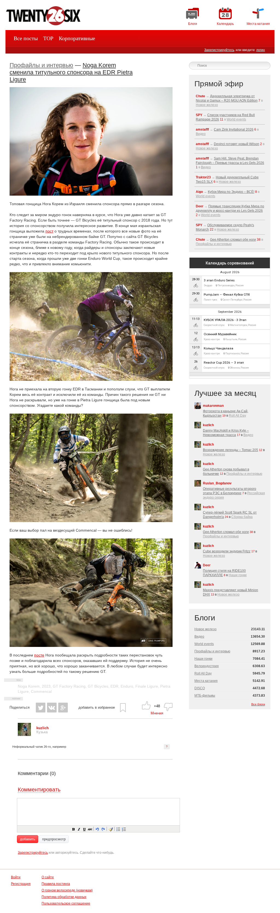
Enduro (127, 686)
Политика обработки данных (64, 897)
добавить (27, 839)
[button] (73, 829)
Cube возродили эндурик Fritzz (226, 551)
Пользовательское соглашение (66, 903)
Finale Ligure (146, 686)
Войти (16, 877)
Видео (201, 134)
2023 (46, 686)
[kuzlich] (24, 735)
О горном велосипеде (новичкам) (67, 890)
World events (236, 119)
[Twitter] (40, 707)
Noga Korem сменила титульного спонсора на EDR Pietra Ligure (71, 72)
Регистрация (21, 884)
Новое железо (207, 105)
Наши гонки (238, 575)
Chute (200, 96)
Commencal (41, 691)
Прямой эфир (218, 83)
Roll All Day (237, 415)
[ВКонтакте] (52, 707)
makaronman (213, 406)
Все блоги (258, 704)
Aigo (199, 192)
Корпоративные (77, 38)
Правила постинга (56, 884)
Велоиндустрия (206, 666)
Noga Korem (29, 686)
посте (39, 655)
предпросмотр (54, 839)
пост (49, 231)
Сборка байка (242, 517)
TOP (48, 38)
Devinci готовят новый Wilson (236, 144)
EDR (114, 686)
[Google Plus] (63, 707)
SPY (199, 115)
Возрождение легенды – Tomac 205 (230, 450)
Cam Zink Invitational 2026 (233, 129)
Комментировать (39, 790)
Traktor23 (203, 177)
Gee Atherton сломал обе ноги (233, 239)
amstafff (202, 129)
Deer (199, 206)
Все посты (26, 38)
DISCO (199, 688)
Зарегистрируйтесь (219, 50)
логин (260, 50)
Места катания (206, 681)
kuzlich (208, 425)
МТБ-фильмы (204, 695)
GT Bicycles (98, 686)
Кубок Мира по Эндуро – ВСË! (231, 192)
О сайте (48, 877)
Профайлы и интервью (41, 65)
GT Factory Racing (69, 686)
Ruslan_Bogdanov (217, 483)
